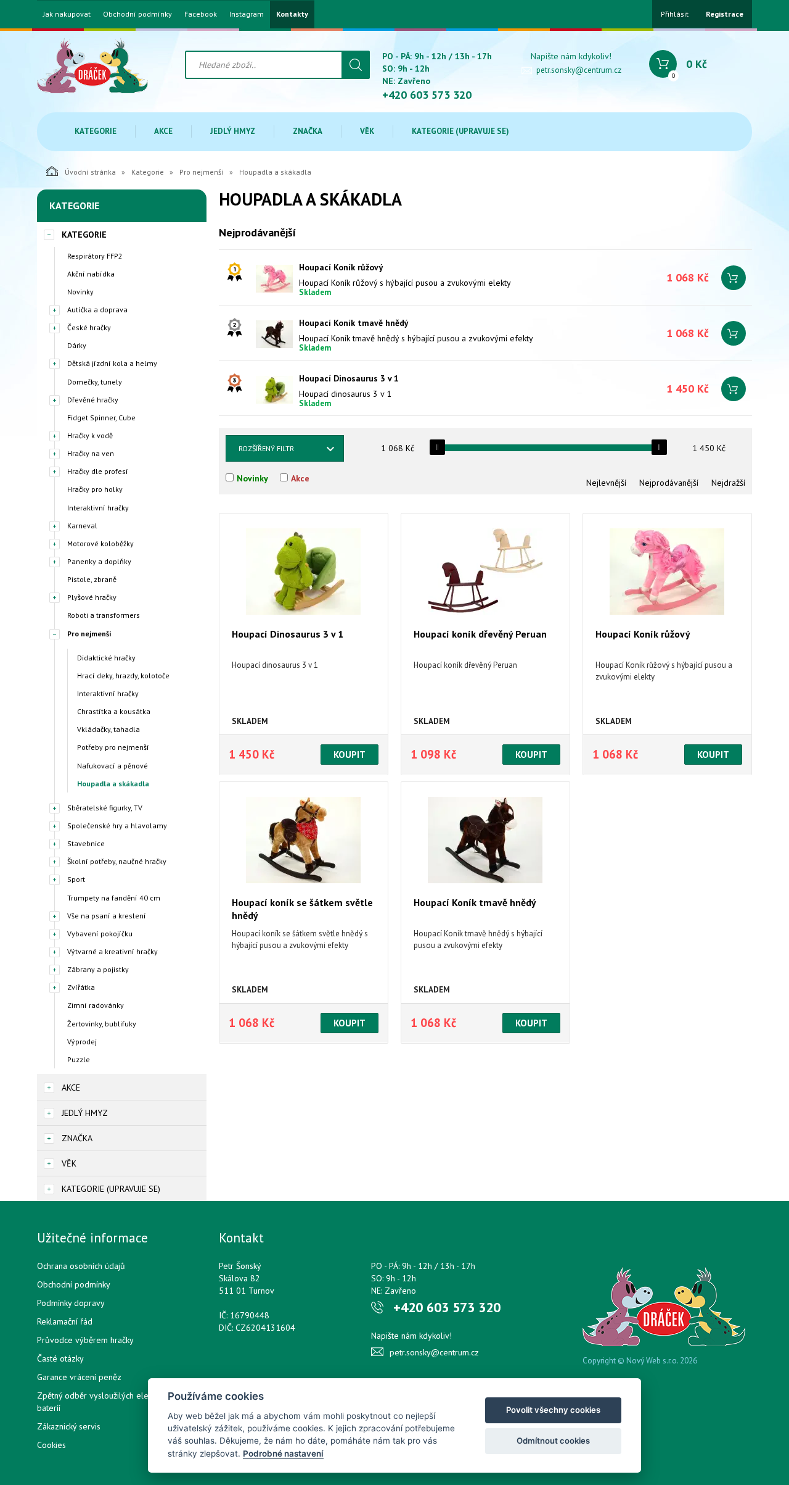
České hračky (89, 327)
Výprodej (82, 1041)
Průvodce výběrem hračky (85, 1340)
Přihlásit (675, 14)
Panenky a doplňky (99, 561)
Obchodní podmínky (137, 14)
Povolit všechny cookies (553, 1410)
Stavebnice (86, 843)
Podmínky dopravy (71, 1302)
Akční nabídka (91, 273)
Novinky (80, 291)
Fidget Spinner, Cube (101, 417)
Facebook (200, 14)
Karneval (82, 525)
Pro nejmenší (201, 172)
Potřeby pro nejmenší (113, 747)
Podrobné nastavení (283, 1453)
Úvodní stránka (90, 172)
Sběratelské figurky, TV (104, 807)
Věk (367, 131)
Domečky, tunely (94, 381)
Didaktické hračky (106, 657)
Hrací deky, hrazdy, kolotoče (123, 675)
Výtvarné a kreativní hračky (112, 951)
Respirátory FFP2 (95, 255)
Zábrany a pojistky (98, 969)
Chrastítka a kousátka (113, 711)
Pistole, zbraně (92, 579)
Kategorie (96, 131)
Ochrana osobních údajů (81, 1265)
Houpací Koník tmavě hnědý (354, 322)
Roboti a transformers (103, 615)
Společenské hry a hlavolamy (117, 825)
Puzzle (78, 1059)
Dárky (76, 345)
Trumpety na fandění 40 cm (113, 897)
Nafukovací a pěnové (112, 765)
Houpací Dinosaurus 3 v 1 (349, 378)
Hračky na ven (90, 453)
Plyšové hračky (92, 597)
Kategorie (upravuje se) (460, 131)
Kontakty (292, 14)
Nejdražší (728, 482)
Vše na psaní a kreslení (106, 915)
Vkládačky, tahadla (108, 729)
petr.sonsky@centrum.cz (578, 70)
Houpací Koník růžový (341, 267)
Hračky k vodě (90, 435)
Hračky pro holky (95, 489)
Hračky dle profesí (97, 471)
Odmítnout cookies (553, 1440)
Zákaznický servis (68, 1426)
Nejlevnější (606, 482)
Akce (163, 131)
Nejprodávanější (668, 482)
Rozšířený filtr (266, 448)
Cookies (51, 1444)
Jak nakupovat (67, 14)
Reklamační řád (64, 1321)
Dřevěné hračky (92, 399)
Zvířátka (81, 987)
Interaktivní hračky (98, 507)
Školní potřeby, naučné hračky (116, 861)
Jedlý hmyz (232, 131)
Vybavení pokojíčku (100, 933)
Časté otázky (60, 1358)
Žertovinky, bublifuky (101, 1023)
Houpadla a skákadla (113, 783)
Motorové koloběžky (100, 543)
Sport (76, 879)
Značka (307, 131)
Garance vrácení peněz (79, 1377)
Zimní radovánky (95, 1005)
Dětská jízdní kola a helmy (112, 363)
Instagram (246, 14)
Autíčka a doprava (97, 309)
